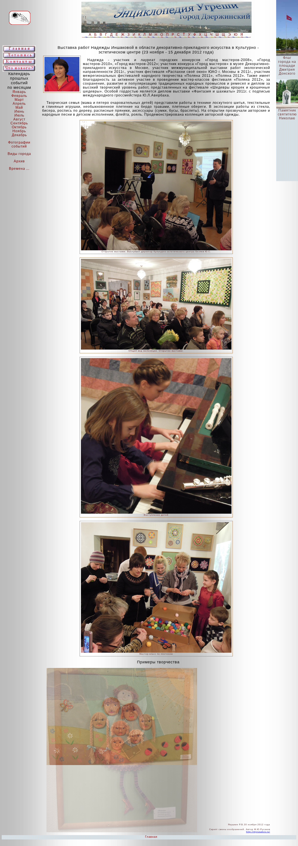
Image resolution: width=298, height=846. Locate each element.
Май (19, 107)
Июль (19, 115)
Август (19, 119)
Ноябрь (19, 131)
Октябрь (19, 127)
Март (19, 99)
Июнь (19, 111)
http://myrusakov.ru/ (258, 832)
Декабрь (19, 135)
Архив (19, 161)
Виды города (19, 154)
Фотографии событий (19, 144)
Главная (151, 836)
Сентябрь (19, 123)
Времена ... (19, 168)
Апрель (19, 103)
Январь (19, 92)
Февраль (19, 96)
